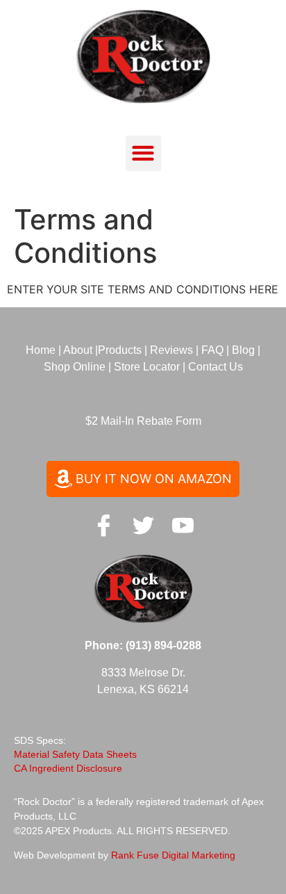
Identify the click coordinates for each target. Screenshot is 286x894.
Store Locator (147, 367)
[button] (143, 153)
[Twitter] (143, 524)
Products (121, 350)
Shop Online (75, 367)
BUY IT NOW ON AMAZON (154, 478)
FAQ (213, 350)
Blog (243, 350)
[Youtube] (182, 524)
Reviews (171, 350)
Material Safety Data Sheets (75, 754)
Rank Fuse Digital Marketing (173, 855)
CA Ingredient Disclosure (68, 768)
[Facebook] (103, 524)
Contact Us (215, 367)
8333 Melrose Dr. (143, 672)
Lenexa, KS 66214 (143, 689)
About (77, 350)
